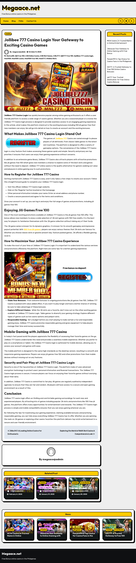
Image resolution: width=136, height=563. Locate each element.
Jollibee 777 (61, 138)
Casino (8, 34)
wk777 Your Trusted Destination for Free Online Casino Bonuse (118, 79)
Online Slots (52, 59)
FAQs (21, 21)
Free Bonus (85, 482)
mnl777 (43, 59)
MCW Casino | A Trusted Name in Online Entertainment (17, 488)
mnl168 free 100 (32, 59)
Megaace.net (21, 8)
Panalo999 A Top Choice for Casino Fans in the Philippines (84, 535)
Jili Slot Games (46, 56)
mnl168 (8, 59)
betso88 (10, 56)
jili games (77, 530)
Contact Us (31, 21)
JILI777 (57, 56)
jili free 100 (20, 56)
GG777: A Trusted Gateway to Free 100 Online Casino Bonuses (82, 488)
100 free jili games (32, 229)
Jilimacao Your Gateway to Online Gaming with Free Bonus (50, 488)
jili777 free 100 (67, 56)
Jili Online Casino (32, 56)
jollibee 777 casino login (84, 56)
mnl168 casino (18, 59)
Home (5, 21)
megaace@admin (19, 52)
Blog (14, 21)
